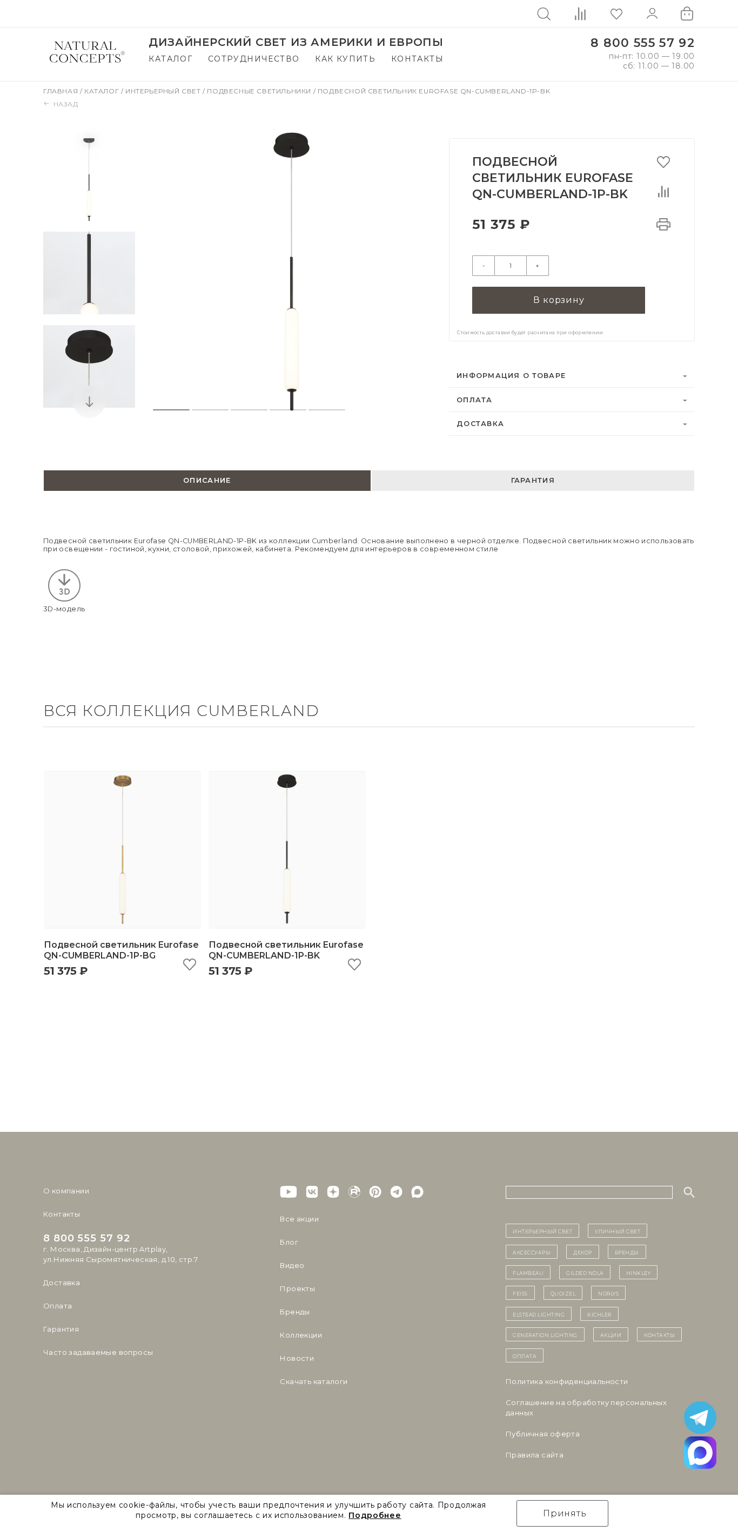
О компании (66, 1190)
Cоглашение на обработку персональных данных (586, 1407)
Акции (611, 1334)
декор (582, 1251)
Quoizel (563, 1292)
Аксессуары (532, 1251)
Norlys (608, 1292)
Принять (565, 1513)
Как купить (345, 59)
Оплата (475, 400)
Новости (297, 1358)
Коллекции (301, 1335)
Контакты (417, 59)
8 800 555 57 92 (643, 43)
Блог (289, 1242)
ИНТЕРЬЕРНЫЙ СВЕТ (542, 1230)
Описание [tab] (207, 480)
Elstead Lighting (539, 1314)
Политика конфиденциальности (567, 1381)
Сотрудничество (254, 59)
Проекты (297, 1288)
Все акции (299, 1218)
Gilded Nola (584, 1272)
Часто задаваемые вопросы (98, 1352)
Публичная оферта (543, 1433)
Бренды (295, 1311)
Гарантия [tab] (533, 480)
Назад (65, 104)
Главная (61, 91)
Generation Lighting (545, 1334)
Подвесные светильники (260, 91)
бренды (627, 1251)
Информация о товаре (511, 376)
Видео (292, 1265)
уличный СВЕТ (617, 1230)
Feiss (520, 1292)
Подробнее (374, 1515)
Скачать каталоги (313, 1381)
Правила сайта (534, 1454)
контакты (659, 1334)
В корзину (558, 300)
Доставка (480, 424)
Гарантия (61, 1329)
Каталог (170, 59)
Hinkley (638, 1272)
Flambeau (528, 1272)
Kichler (599, 1314)
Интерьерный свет (164, 91)
